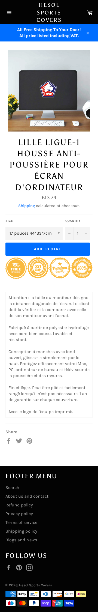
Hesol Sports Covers (49, 12)
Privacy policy (19, 513)
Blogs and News (21, 539)
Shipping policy (21, 531)
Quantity (73, 221)
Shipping (26, 205)
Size (9, 221)
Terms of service (21, 522)
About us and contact (26, 496)
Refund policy (19, 504)
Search (12, 487)
